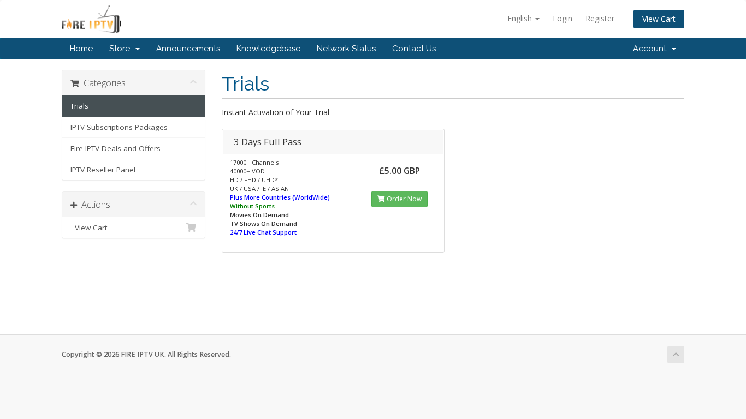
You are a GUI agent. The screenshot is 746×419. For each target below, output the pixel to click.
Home (81, 48)
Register (599, 18)
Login (562, 18)
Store (121, 48)
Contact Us (414, 48)
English (520, 18)
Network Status (346, 48)
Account (652, 48)
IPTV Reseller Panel (102, 170)
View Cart (659, 19)
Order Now (403, 198)
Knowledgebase (268, 48)
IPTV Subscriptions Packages (119, 127)
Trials (79, 106)
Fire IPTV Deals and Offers (115, 148)
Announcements (188, 48)
